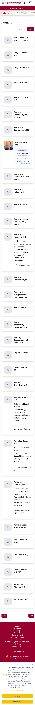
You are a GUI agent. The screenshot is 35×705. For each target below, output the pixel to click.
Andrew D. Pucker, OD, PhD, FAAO (21, 177)
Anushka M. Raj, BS (21, 555)
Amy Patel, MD (21, 82)
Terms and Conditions (17, 637)
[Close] (33, 664)
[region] (17, 683)
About (17, 626)
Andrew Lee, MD (21, 204)
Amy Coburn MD (21, 67)
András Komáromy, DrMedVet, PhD (21, 325)
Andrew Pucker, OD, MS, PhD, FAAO (21, 222)
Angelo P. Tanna (21, 352)
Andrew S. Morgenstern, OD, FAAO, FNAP (21, 294)
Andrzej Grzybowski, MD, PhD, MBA (21, 340)
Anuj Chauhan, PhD (20, 541)
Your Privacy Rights (17, 646)
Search (31, 29)
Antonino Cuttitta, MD (19, 483)
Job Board (17, 644)
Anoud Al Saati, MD (21, 442)
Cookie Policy (16, 687)
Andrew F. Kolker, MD (19, 190)
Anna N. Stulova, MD (21, 398)
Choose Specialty (15, 8)
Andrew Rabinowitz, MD (21, 278)
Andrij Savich (20, 307)
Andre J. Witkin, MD (21, 98)
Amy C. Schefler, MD (21, 53)
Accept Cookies (17, 701)
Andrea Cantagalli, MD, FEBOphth (21, 115)
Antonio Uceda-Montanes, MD (21, 526)
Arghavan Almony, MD (19, 585)
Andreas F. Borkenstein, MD (21, 128)
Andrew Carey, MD (22, 143)
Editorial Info (17, 633)
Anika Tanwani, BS (21, 368)
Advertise (17, 628)
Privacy (17, 631)
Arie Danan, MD (21, 599)
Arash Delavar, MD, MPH (20, 570)
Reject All (17, 696)
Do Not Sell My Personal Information (18, 642)
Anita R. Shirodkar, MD (20, 383)
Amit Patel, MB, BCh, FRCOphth (21, 39)
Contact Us (17, 639)
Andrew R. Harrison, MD (20, 235)
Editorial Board (17, 635)
